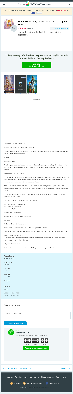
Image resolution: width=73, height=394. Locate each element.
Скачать (36, 65)
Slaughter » (65, 368)
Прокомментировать (60, 28)
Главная (9, 377)
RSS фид (17, 383)
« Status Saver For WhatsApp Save (17, 368)
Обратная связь (47, 377)
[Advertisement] (44, 45)
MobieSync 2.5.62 (23, 332)
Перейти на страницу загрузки (36, 348)
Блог (65, 377)
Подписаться (34, 377)
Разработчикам (21, 377)
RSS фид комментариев (34, 383)
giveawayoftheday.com (33, 388)
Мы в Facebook (54, 383)
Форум (58, 377)
